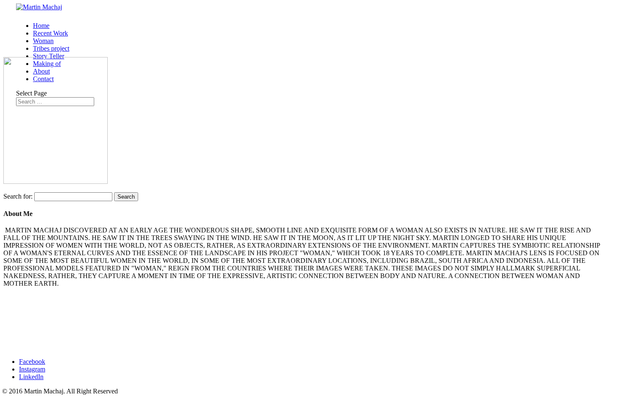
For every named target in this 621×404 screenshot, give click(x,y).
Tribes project (51, 48)
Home (41, 25)
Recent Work (50, 33)
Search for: (18, 196)
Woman (43, 40)
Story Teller (48, 56)
